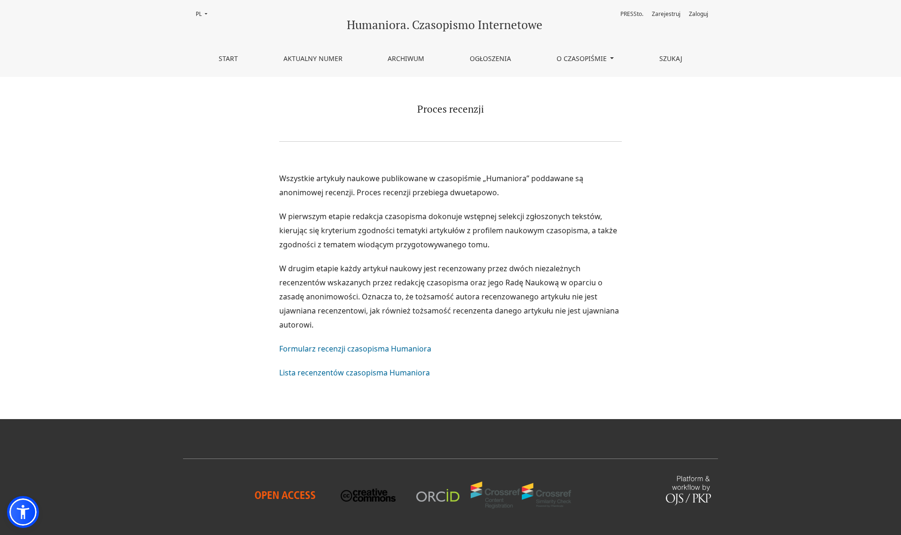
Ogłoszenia (490, 58)
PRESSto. (631, 14)
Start (228, 58)
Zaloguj (698, 14)
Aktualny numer (313, 58)
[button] (23, 512)
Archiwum (406, 58)
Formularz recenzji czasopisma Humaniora (355, 349)
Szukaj (670, 58)
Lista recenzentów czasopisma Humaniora (354, 372)
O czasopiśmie (583, 58)
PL (204, 13)
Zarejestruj (666, 14)
